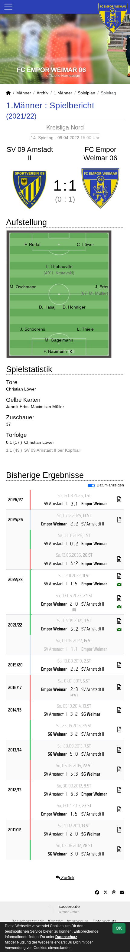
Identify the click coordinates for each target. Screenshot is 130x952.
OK (119, 928)
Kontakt (55, 921)
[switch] (91, 485)
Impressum (77, 921)
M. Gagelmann (59, 340)
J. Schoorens (32, 329)
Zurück (67, 877)
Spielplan (86, 92)
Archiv (42, 92)
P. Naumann (58, 351)
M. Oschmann (23, 286)
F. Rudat (32, 244)
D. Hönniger (74, 307)
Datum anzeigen (110, 485)
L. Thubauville (59, 266)
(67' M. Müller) (94, 293)
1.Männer (63, 92)
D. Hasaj (47, 307)
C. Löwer (85, 244)
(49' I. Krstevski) (59, 272)
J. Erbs (101, 286)
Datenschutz (104, 921)
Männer (23, 92)
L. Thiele (85, 329)
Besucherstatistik (27, 921)
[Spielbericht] (119, 499)
